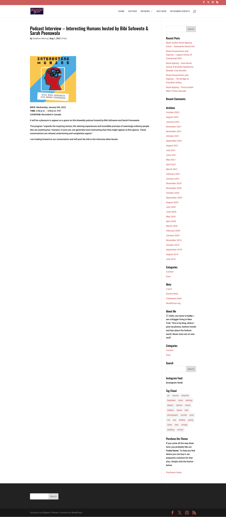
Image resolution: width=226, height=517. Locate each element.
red (168, 420)
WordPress (77, 512)
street (169, 425)
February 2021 (173, 174)
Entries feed (172, 293)
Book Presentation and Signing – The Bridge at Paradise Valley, (177, 79)
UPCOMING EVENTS (180, 11)
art (168, 396)
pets (186, 410)
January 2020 (172, 235)
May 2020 (171, 216)
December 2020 (173, 183)
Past (64, 38)
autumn (175, 396)
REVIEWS (145, 11)
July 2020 (171, 207)
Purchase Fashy (174, 472)
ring (174, 420)
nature (179, 410)
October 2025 (172, 112)
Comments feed (174, 298)
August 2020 (172, 202)
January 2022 (172, 122)
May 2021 (171, 159)
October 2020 (172, 193)
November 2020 (174, 188)
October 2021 (172, 136)
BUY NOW (161, 11)
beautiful (185, 396)
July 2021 (171, 150)
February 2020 (173, 230)
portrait (184, 415)
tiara (176, 425)
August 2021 (172, 145)
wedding (170, 430)
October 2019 (172, 245)
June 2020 (171, 212)
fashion (179, 405)
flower (187, 405)
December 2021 (173, 126)
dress (180, 400)
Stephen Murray (40, 38)
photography (172, 415)
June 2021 (171, 155)
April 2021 (171, 164)
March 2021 (172, 169)
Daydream (171, 400)
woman (180, 430)
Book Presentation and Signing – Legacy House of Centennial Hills (179, 55)
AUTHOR (132, 11)
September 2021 (174, 141)
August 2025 (172, 117)
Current (169, 271)
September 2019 (174, 249)
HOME (121, 11)
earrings (189, 400)
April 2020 (171, 221)
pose (192, 415)
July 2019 (171, 259)
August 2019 (172, 254)
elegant (170, 405)
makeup (170, 410)
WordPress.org (173, 303)
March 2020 (172, 226)
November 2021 (174, 131)
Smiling (182, 420)
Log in (169, 289)
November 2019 (174, 240)
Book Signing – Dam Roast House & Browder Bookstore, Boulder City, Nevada (180, 67)
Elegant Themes (50, 512)
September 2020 (174, 197)
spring (190, 420)
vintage (184, 425)
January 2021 (172, 179)
